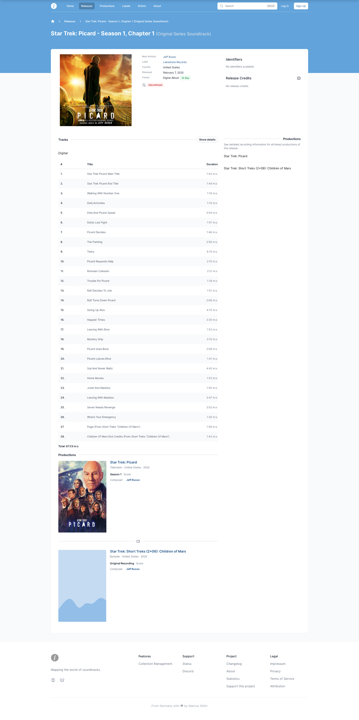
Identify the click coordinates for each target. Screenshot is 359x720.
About (157, 5)
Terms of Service (282, 679)
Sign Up (301, 5)
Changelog (234, 664)
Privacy (275, 671)
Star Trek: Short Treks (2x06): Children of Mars (148, 551)
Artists (142, 5)
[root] (53, 21)
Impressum (278, 664)
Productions (107, 5)
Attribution (277, 686)
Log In (285, 5)
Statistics (233, 679)
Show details (207, 139)
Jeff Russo (169, 56)
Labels (126, 5)
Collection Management (155, 664)
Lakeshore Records (175, 62)
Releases (86, 5)
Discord (188, 671)
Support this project (240, 686)
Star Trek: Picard (123, 462)
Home (70, 5)
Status (186, 664)
